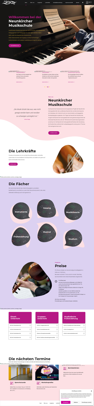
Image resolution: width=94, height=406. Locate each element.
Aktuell (77, 2)
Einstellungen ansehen (86, 402)
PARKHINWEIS (19, 72)
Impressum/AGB (69, 2)
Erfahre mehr (20, 214)
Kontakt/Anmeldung (57, 2)
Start (26, 2)
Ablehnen (76, 402)
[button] (91, 391)
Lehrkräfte (47, 2)
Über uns (32, 2)
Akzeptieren (65, 402)
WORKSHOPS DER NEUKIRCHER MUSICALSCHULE (76, 72)
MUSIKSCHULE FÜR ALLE (48, 72)
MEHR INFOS (19, 82)
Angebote (40, 2)
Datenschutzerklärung (65, 398)
